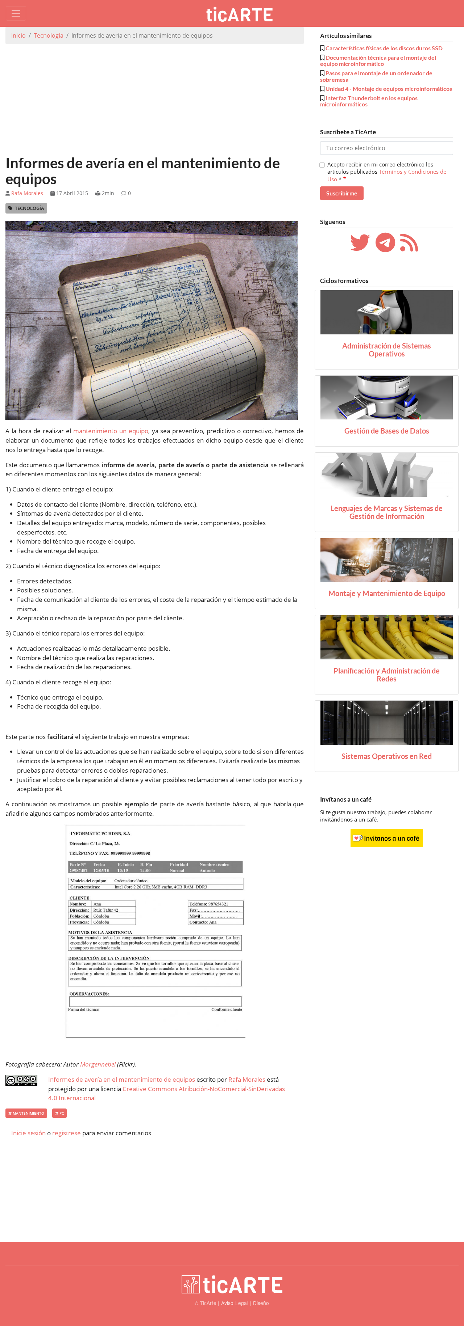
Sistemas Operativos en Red (386, 756)
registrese (66, 1133)
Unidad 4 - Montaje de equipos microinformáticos (389, 88)
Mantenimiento (28, 1113)
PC (61, 1113)
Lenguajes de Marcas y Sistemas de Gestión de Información (387, 512)
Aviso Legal (234, 1302)
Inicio (18, 35)
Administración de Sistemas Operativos (386, 349)
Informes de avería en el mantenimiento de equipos (121, 1079)
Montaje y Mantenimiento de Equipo (386, 593)
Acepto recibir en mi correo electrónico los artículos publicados (386, 172)
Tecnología (48, 35)
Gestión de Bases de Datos (386, 430)
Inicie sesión (28, 1133)
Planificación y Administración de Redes (387, 674)
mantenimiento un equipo (110, 431)
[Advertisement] (154, 100)
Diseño (261, 1302)
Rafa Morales (27, 193)
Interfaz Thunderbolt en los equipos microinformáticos (369, 101)
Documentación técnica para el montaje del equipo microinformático (378, 60)
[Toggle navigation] (16, 13)
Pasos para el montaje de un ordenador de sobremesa (376, 76)
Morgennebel (98, 1064)
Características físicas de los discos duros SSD (384, 48)
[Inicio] (242, 13)
